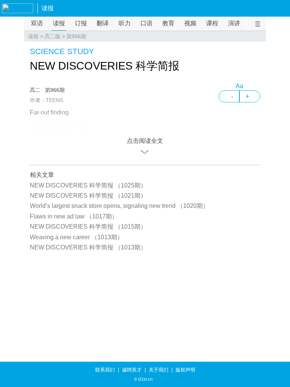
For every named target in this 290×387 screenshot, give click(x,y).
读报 (48, 8)
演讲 (234, 23)
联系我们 (105, 370)
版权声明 (185, 370)
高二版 (52, 36)
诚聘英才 (132, 370)
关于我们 (158, 370)
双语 (37, 23)
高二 (35, 90)
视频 (190, 23)
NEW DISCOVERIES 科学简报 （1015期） (88, 226)
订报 (81, 23)
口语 (146, 23)
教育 (168, 23)
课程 (212, 23)
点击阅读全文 (145, 141)
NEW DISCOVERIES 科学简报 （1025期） (88, 185)
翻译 (103, 23)
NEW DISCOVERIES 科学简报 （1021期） (88, 195)
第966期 (76, 36)
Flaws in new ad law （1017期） (74, 216)
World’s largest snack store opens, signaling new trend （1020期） (119, 206)
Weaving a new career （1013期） (76, 237)
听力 (125, 23)
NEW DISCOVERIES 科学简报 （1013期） (88, 247)
